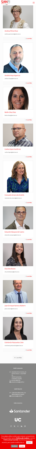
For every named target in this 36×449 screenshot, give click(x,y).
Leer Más (29, 38)
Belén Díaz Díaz (10, 112)
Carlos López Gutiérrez (13, 149)
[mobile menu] (33, 2)
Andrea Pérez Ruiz (11, 31)
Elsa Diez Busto (10, 269)
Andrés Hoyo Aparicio (12, 75)
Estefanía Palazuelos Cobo (14, 342)
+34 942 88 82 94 (15, 380)
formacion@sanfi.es (16, 396)
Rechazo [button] (14, 446)
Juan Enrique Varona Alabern (15, 306)
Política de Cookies (22, 438)
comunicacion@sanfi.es (17, 382)
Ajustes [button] (29, 442)
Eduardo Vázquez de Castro (14, 232)
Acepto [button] (22, 446)
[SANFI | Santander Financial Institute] (5, 2)
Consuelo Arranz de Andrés (14, 195)
